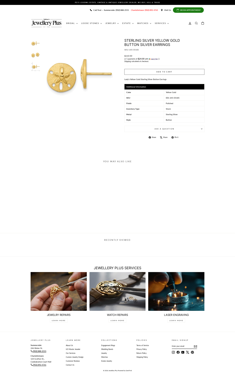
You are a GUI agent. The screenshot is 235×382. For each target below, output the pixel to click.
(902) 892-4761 (39, 364)
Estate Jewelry (106, 361)
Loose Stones (90, 23)
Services (161, 23)
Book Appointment (190, 10)
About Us (69, 345)
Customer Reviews (73, 361)
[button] (164, 59)
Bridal (71, 23)
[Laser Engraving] (176, 291)
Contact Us (70, 365)
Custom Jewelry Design (74, 357)
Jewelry (111, 23)
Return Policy (141, 353)
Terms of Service (142, 345)
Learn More (59, 320)
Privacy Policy (141, 349)
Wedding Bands (107, 349)
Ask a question (164, 129)
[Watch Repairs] (117, 291)
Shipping (127, 61)
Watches (143, 23)
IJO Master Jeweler (73, 349)
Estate (127, 23)
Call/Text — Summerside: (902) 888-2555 (111, 10)
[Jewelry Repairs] (59, 291)
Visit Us (167, 10)
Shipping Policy (142, 357)
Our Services (70, 353)
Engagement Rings (108, 345)
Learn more (176, 320)
